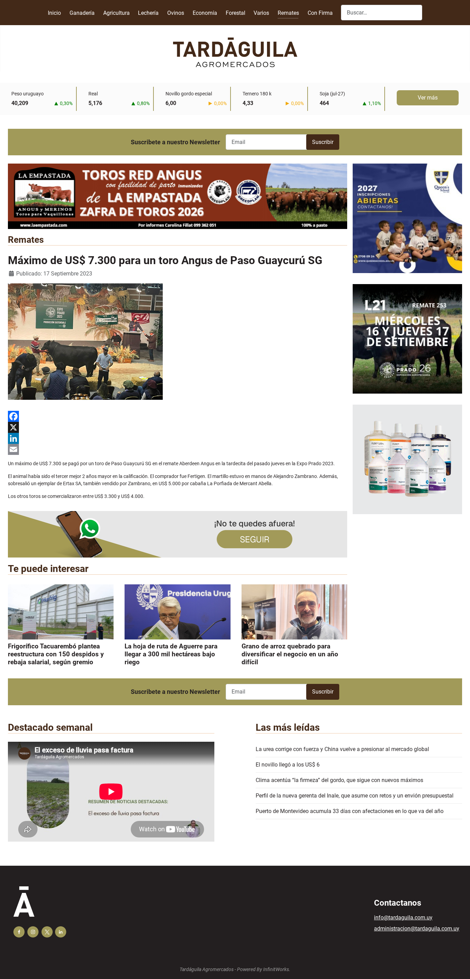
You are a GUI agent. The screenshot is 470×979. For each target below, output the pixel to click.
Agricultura (116, 13)
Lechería (148, 13)
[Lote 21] (407, 344)
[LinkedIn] (177, 438)
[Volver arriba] (457, 966)
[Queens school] (407, 223)
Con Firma (320, 13)
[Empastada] (177, 195)
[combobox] (381, 12)
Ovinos (175, 13)
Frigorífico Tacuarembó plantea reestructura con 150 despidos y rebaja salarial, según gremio (56, 654)
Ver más (428, 97)
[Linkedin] (60, 932)
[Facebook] (177, 416)
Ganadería (82, 13)
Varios (261, 13)
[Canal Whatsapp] (177, 534)
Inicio (54, 13)
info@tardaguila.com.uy (403, 917)
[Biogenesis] (407, 464)
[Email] (177, 449)
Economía (205, 13)
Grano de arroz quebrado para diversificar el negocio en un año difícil (290, 654)
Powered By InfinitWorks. (263, 969)
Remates (288, 13)
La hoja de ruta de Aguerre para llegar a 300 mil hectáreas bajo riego (171, 654)
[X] (177, 427)
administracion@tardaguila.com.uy (416, 928)
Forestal (235, 13)
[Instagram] (33, 932)
